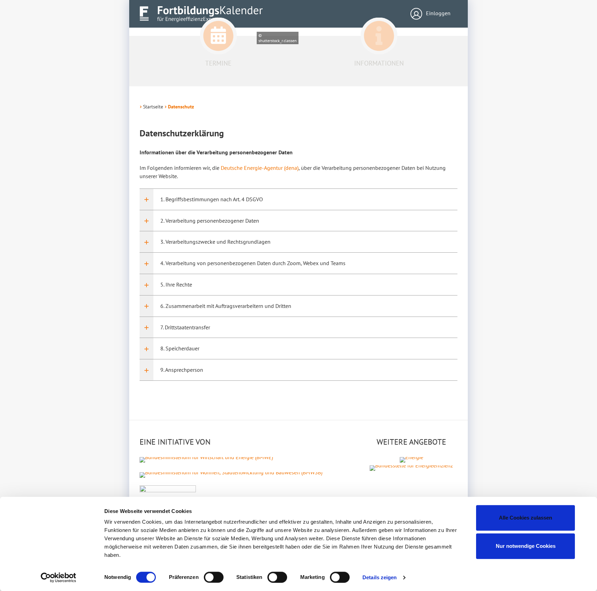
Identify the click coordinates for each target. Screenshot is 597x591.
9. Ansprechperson (181, 369)
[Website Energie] (411, 459)
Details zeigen (379, 577)
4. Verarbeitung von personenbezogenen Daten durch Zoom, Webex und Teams (252, 263)
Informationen (379, 63)
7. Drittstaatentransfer (185, 327)
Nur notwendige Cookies (526, 546)
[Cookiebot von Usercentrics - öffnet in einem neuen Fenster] (58, 577)
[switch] (214, 577)
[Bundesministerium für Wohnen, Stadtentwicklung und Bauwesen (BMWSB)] (231, 474)
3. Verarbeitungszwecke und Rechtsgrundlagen (215, 241)
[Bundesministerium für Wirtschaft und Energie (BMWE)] (206, 459)
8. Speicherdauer (179, 348)
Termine (218, 63)
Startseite (153, 107)
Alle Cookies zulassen (525, 518)
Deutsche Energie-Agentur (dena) (259, 167)
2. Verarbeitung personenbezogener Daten (209, 220)
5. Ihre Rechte (176, 284)
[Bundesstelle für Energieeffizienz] (411, 467)
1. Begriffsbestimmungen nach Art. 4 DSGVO (211, 199)
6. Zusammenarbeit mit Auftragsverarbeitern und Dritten (225, 305)
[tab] (298, 199)
